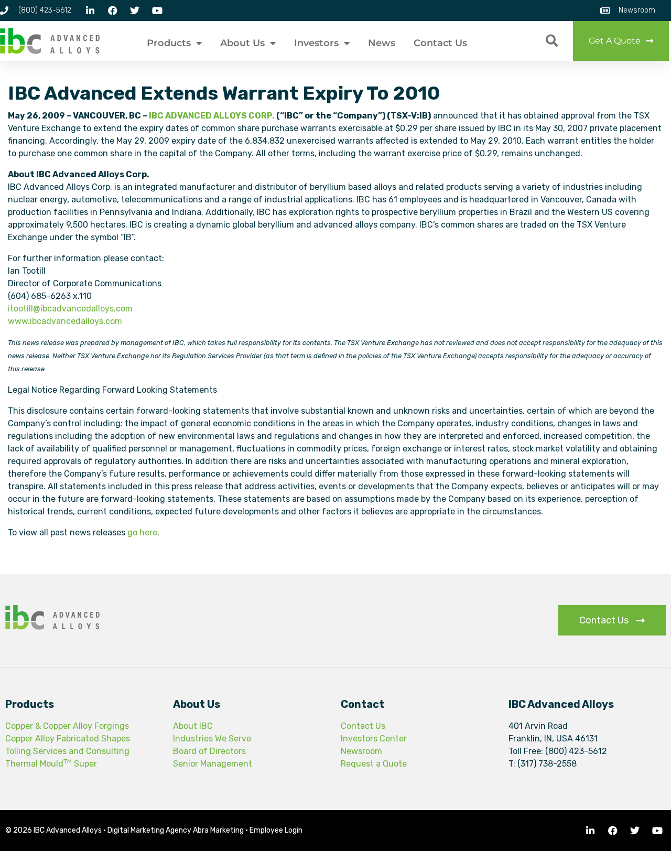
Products (169, 43)
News (381, 43)
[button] (552, 41)
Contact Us (440, 43)
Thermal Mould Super (51, 764)
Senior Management (212, 764)
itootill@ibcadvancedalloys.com (70, 309)
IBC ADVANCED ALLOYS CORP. (212, 116)
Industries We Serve (212, 739)
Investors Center (374, 739)
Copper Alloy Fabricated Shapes (67, 739)
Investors (316, 43)
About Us (242, 43)
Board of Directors (209, 751)
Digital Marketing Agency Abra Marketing (175, 830)
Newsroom (361, 751)
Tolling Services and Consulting (67, 751)
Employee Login (276, 830)
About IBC (193, 726)
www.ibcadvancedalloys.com (65, 321)
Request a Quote (374, 764)
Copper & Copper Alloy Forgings (67, 726)
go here (142, 532)
